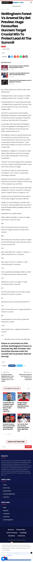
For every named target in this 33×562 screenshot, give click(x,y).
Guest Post (6, 516)
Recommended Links (9, 494)
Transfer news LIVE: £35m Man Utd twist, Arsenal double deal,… (19, 73)
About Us (6, 510)
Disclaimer (11, 536)
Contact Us (7, 513)
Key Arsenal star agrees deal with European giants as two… (19, 66)
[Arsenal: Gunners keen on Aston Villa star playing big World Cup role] (9, 418)
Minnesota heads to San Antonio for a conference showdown (25, 377)
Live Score (6, 497)
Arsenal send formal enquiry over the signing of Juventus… (20, 81)
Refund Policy (7, 491)
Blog (5, 507)
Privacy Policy (20, 529)
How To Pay (7, 488)
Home (5, 484)
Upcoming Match (8, 519)
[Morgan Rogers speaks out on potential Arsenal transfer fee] (23, 396)
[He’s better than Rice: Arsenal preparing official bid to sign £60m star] (23, 418)
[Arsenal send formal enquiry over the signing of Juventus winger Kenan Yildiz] (4, 82)
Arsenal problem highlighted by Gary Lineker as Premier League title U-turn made (7, 378)
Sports (3, 46)
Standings (23, 533)
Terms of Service (11, 533)
